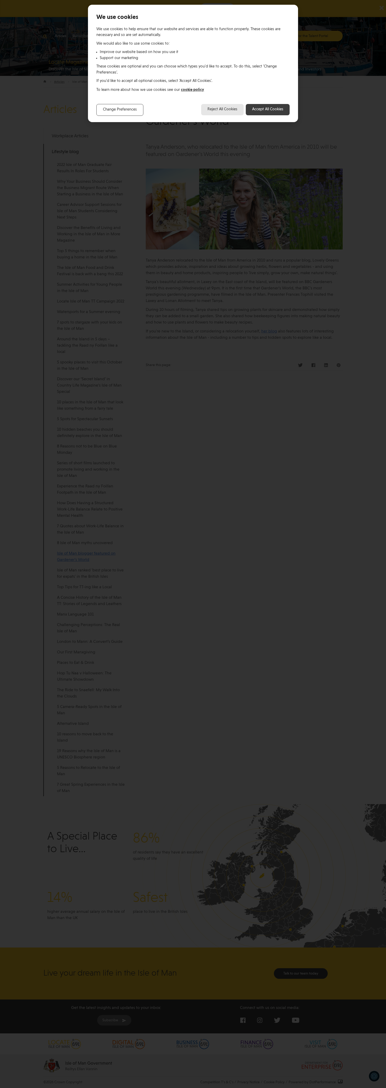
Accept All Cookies (267, 109)
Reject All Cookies (222, 109)
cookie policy (192, 90)
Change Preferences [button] (120, 110)
